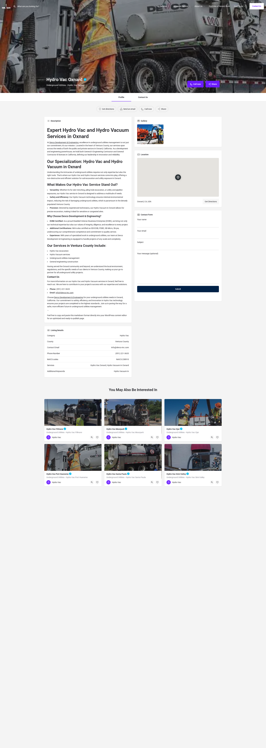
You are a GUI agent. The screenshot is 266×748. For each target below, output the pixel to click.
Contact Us (256, 6)
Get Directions (211, 201)
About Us (198, 6)
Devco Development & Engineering (64, 142)
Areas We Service (180, 6)
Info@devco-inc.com (64, 293)
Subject (140, 242)
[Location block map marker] (178, 177)
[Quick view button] (92, 437)
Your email (141, 231)
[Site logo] (6, 6)
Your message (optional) (147, 253)
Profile (121, 97)
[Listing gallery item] (150, 134)
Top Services (161, 6)
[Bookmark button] (97, 437)
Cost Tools (238, 6)
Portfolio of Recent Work (219, 6)
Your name (141, 219)
